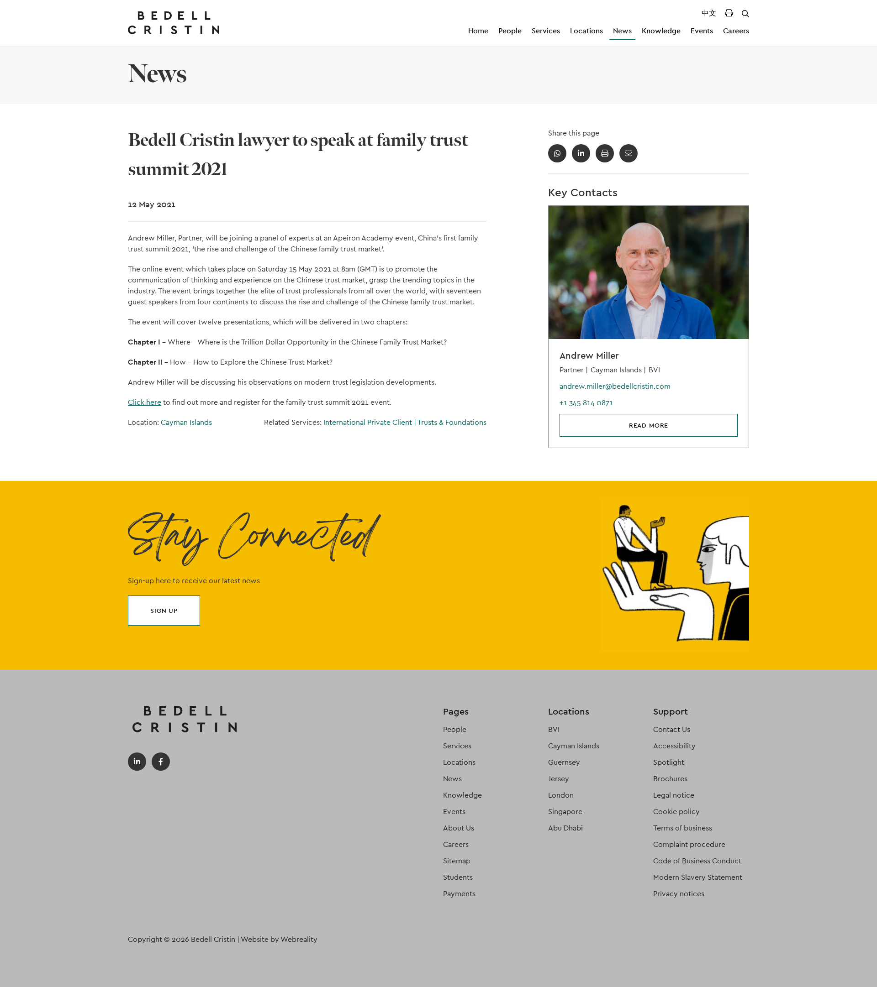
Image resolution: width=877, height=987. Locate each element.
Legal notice (673, 795)
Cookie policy (676, 811)
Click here (144, 402)
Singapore (565, 811)
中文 (709, 13)
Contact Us (671, 729)
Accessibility (674, 746)
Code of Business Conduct (697, 861)
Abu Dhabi (565, 828)
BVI (554, 729)
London (561, 795)
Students (458, 877)
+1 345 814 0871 (586, 402)
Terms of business (682, 828)
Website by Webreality (279, 939)
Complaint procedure (689, 844)
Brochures (670, 778)
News (622, 31)
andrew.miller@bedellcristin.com (615, 386)
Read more (649, 425)
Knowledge (661, 31)
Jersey (558, 778)
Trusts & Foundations (451, 422)
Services (546, 31)
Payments (459, 893)
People (510, 31)
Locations (586, 31)
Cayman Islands (186, 422)
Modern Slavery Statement (697, 877)
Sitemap (456, 861)
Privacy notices (678, 893)
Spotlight (668, 762)
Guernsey (564, 762)
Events (702, 31)
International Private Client (369, 422)
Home (478, 31)
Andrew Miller (589, 355)
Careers (736, 31)
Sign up (164, 610)
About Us (458, 828)
